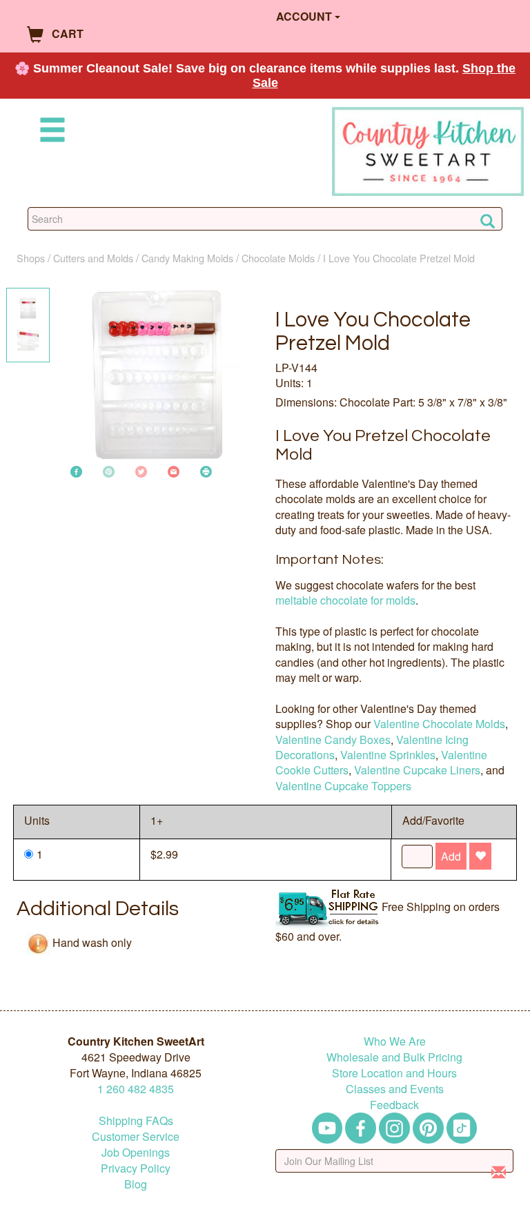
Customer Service (135, 1136)
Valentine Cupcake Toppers (343, 786)
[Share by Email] (173, 470)
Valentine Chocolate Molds (439, 724)
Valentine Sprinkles (387, 755)
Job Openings (135, 1152)
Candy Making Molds (187, 258)
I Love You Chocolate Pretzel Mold (399, 258)
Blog (135, 1184)
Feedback (394, 1105)
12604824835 (135, 1089)
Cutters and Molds (93, 258)
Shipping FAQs (136, 1120)
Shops (31, 258)
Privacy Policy (135, 1168)
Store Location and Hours (394, 1073)
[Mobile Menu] (49, 132)
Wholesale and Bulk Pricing (394, 1057)
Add (451, 856)
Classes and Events (395, 1089)
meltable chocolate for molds (345, 600)
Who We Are (395, 1041)
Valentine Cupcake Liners (417, 770)
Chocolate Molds (278, 258)
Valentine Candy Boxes (333, 739)
